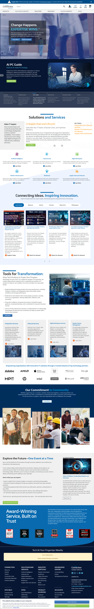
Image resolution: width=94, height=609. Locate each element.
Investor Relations (10, 580)
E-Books (51, 205)
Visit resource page (45, 2)
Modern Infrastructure (16, 175)
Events (57, 574)
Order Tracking (9, 594)
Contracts (40, 595)
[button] (64, 6)
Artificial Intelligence (17, 158)
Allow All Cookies (72, 605)
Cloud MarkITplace (26, 592)
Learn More (16, 39)
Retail (39, 582)
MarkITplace (24, 597)
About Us (7, 570)
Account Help (58, 594)
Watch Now (67, 498)
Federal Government (43, 572)
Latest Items (18, 205)
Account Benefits (59, 592)
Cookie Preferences (72, 602)
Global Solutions (75, 592)
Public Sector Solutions (77, 588)
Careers (7, 574)
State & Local (41, 584)
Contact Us (74, 576)
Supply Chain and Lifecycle (77, 175)
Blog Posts (63, 205)
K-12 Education (42, 578)
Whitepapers (75, 205)
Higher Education (43, 576)
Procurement (41, 597)
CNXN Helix (24, 594)
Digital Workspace (77, 158)
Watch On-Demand (34, 255)
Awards (7, 572)
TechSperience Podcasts (61, 576)
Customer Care (9, 592)
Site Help (7, 597)
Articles (41, 205)
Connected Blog (59, 572)
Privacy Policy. (16, 607)
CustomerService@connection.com (81, 586)
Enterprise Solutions (77, 590)
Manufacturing (42, 580)
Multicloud (47, 175)
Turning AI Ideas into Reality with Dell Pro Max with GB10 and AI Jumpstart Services (13, 228)
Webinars (30, 205)
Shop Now (7, 315)
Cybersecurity (47, 158)
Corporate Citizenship (10, 578)
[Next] (92, 75)
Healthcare (41, 574)
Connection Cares (9, 576)
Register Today (11, 255)
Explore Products (26, 39)
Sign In (56, 597)
